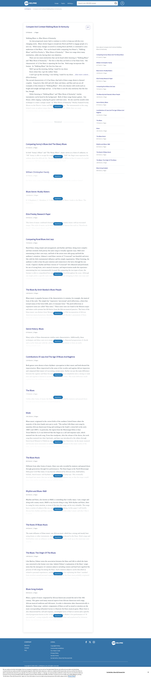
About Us (27, 645)
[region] (75, 672)
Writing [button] (70, 3)
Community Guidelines (57, 648)
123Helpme (27, 9)
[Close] (148, 672)
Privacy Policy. (71, 676)
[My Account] (123, 3)
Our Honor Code (55, 651)
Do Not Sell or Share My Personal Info (116, 672)
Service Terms (55, 655)
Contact (26, 648)
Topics (63, 3)
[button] (88, 28)
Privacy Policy (54, 653)
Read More (58, 156)
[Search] (116, 3)
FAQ (25, 650)
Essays (56, 3)
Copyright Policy (55, 646)
